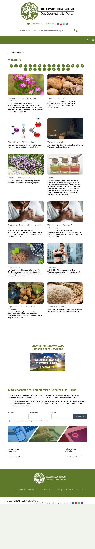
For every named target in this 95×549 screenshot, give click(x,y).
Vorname (11, 412)
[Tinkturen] (65, 176)
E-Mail (53, 412)
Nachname (34, 412)
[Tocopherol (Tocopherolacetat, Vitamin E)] (26, 223)
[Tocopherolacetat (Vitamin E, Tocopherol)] (65, 223)
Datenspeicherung (26, 421)
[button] (88, 40)
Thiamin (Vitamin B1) (56, 98)
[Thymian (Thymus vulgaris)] (26, 176)
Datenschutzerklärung (25, 489)
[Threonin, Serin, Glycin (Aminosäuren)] (26, 140)
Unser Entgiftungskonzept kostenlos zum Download (47, 347)
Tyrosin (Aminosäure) (57, 306)
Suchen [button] (75, 31)
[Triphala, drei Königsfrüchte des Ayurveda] (26, 304)
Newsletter (49, 24)
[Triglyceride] (65, 265)
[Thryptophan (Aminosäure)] (65, 140)
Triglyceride (52, 267)
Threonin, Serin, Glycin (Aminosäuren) (24, 142)
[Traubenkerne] (26, 265)
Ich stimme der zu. (29, 421)
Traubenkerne (14, 267)
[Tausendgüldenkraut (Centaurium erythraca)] (26, 96)
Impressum (46, 489)
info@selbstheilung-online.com (72, 489)
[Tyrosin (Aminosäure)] (65, 304)
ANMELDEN (80, 416)
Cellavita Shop (37, 24)
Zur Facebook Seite (16, 457)
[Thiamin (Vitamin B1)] (65, 96)
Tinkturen (51, 178)
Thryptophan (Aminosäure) (59, 142)
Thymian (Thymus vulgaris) (19, 178)
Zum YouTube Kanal (73, 457)
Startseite (11, 52)
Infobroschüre (65, 503)
